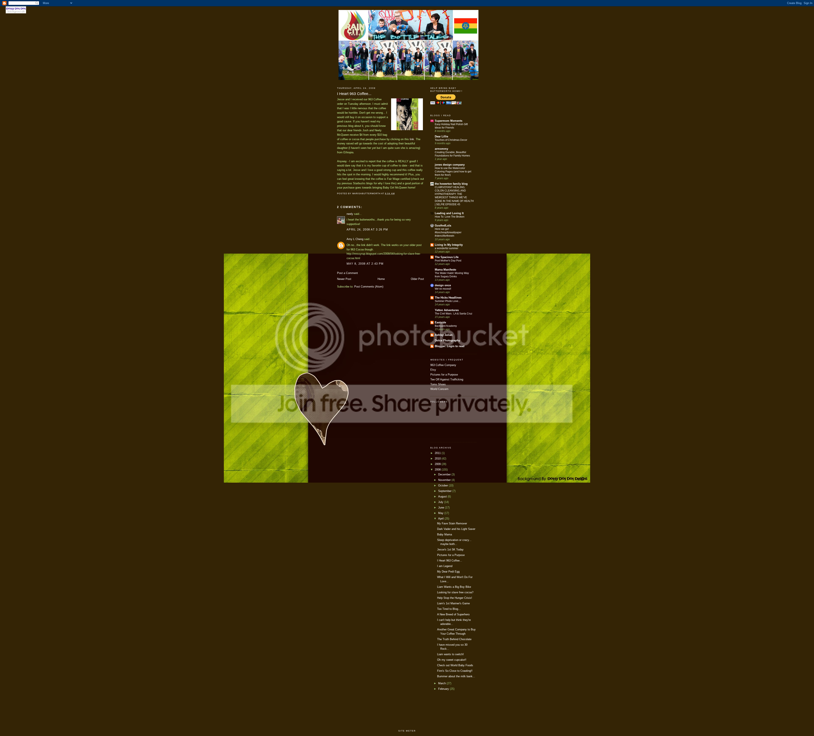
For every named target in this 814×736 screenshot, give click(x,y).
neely (350, 213)
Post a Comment (347, 273)
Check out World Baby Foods (455, 665)
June (441, 507)
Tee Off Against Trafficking (446, 379)
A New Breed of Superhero (453, 614)
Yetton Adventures (447, 310)
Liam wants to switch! (450, 654)
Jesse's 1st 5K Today (450, 549)
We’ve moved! (443, 288)
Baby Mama (444, 534)
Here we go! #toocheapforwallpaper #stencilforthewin (448, 232)
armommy (441, 148)
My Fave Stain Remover (452, 523)
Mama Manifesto (445, 269)
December (445, 474)
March (442, 683)
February (444, 688)
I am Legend (444, 566)
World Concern (439, 389)
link (412, 139)
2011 (438, 453)
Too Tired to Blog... (449, 608)
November (445, 480)
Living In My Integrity (449, 244)
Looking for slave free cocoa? (455, 592)
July (441, 502)
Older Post (417, 279)
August (443, 496)
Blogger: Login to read (449, 346)
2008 (438, 469)
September (445, 491)
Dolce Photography (447, 340)
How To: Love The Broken (449, 216)
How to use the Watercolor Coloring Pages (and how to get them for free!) (453, 171)
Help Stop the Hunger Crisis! (454, 597)
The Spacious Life (447, 257)
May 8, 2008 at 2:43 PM (365, 263)
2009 (438, 464)
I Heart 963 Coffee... (449, 560)
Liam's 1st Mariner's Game (453, 603)
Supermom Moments (448, 120)
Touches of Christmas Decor (451, 139)
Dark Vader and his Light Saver (456, 529)
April (441, 518)
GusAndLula (443, 225)
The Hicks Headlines (448, 297)
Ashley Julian (444, 335)
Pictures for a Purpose (444, 374)
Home (381, 279)
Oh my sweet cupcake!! (451, 659)
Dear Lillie (441, 136)
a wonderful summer (446, 248)
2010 (438, 458)
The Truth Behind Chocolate (454, 639)
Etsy (433, 369)
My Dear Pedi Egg (448, 571)
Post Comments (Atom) (368, 286)
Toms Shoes (438, 384)
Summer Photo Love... (447, 301)
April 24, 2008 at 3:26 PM (367, 229)
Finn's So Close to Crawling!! (455, 670)
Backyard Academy (446, 325)
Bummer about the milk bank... (456, 676)
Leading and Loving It (449, 213)
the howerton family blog (451, 183)
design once (443, 285)
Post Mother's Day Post (448, 260)
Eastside (440, 322)
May (441, 513)
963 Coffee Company (443, 365)
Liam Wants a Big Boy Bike (454, 586)
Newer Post (344, 279)
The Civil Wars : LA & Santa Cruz (453, 313)
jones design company (450, 164)
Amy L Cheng (355, 239)
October (443, 485)
